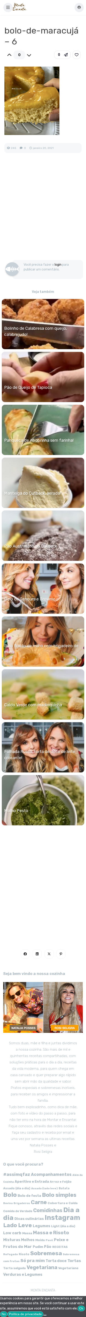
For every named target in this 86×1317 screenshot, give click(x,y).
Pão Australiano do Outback (30, 546)
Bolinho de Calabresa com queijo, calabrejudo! (35, 331)
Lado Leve (17, 1225)
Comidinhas (47, 1210)
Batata (64, 1188)
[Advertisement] (43, 211)
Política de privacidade (25, 1314)
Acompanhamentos (51, 1174)
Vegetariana (42, 1267)
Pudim (38, 1247)
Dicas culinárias (29, 1219)
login (58, 265)
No (4, 1314)
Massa (27, 1233)
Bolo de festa (29, 1196)
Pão (47, 1246)
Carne (39, 1202)
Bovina (8, 1203)
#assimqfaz (16, 1174)
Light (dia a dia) (63, 1226)
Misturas (11, 1240)
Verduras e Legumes (22, 1274)
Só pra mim (32, 1260)
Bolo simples (59, 1195)
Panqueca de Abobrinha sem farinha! (39, 440)
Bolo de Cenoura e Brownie (29, 599)
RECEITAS (60, 1247)
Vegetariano (68, 1268)
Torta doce (56, 1261)
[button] (8, 7)
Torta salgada (14, 1268)
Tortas (74, 1260)
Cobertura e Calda (63, 1203)
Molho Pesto (16, 810)
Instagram (62, 1217)
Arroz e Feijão (61, 1181)
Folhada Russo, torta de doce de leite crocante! (39, 754)
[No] (45, 1315)
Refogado (10, 1254)
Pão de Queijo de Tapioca (28, 387)
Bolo (10, 1194)
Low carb (12, 1233)
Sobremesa (46, 1253)
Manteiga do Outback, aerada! (32, 493)
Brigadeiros (22, 1203)
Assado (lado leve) (44, 1188)
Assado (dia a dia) (16, 1188)
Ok (81, 1308)
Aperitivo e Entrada (32, 1181)
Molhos (27, 1240)
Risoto (24, 1254)
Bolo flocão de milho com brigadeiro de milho (41, 649)
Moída (40, 1240)
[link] (76, 55)
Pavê (49, 1240)
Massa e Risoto (51, 1232)
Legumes (41, 1226)
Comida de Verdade (17, 1211)
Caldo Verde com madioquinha (33, 704)
